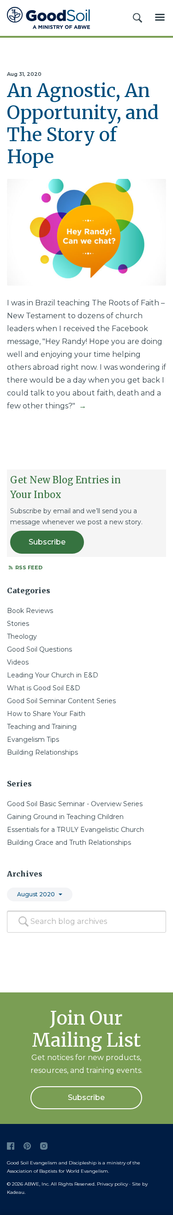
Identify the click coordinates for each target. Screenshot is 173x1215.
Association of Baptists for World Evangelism (57, 1171)
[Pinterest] (27, 1146)
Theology (22, 636)
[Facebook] (10, 1146)
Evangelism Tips (33, 739)
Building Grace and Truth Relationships (69, 842)
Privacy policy (112, 1184)
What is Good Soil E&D (43, 688)
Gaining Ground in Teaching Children (65, 817)
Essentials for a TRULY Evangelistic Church (75, 829)
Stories (18, 623)
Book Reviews (30, 611)
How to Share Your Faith (46, 714)
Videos (18, 662)
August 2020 (36, 894)
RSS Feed (28, 567)
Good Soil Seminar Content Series (61, 701)
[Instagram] (44, 1146)
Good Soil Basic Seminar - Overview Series (75, 804)
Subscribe (47, 542)
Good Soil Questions (39, 649)
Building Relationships (42, 752)
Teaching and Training (42, 726)
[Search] (23, 922)
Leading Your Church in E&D (52, 675)
